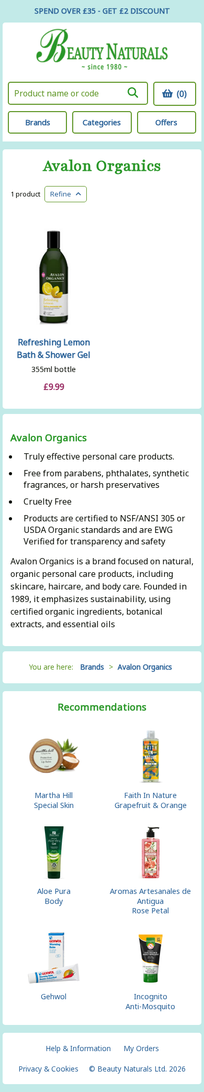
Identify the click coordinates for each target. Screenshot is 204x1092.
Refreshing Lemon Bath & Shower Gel (53, 348)
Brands (37, 122)
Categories (102, 122)
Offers (166, 122)
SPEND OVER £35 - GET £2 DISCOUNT (102, 11)
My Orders (141, 1048)
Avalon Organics (102, 166)
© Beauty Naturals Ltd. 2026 (137, 1069)
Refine (63, 194)
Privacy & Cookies (48, 1069)
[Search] (133, 93)
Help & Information (78, 1048)
